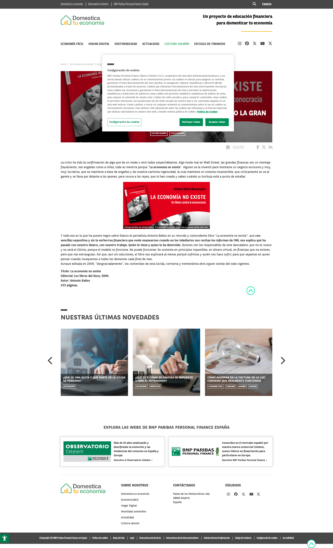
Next (282, 360)
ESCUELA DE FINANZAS (209, 44)
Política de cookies (100, 538)
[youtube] (262, 44)
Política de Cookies (207, 112)
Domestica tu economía (72, 4)
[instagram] (239, 44)
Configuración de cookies (124, 122)
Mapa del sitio (119, 538)
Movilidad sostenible (133, 511)
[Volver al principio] (250, 290)
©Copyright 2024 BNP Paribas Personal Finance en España (63, 538)
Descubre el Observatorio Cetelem (132, 460)
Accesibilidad (288, 538)
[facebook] (247, 44)
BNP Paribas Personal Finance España (131, 4)
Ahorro (242, 387)
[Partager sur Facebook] (258, 148)
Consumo (230, 387)
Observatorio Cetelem (98, 4)
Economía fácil (72, 44)
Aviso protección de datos (150, 538)
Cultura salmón (176, 44)
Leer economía (177, 133)
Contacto (266, 4)
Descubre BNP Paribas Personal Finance (244, 460)
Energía (253, 387)
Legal (132, 538)
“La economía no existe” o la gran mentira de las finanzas (99, 64)
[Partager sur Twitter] (264, 148)
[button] (4, 538)
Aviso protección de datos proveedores (182, 538)
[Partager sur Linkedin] (270, 148)
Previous (50, 360)
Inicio (64, 64)
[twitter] (255, 44)
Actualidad (150, 44)
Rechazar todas (191, 122)
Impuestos (155, 387)
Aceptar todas (217, 122)
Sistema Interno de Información (217, 538)
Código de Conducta (243, 538)
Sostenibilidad (125, 44)
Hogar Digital (98, 44)
